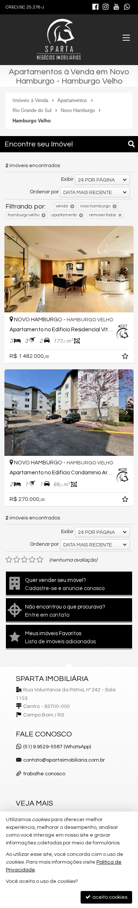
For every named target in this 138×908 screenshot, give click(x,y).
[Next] (124, 269)
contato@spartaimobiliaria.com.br (64, 760)
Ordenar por (44, 191)
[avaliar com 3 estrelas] (24, 559)
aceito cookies (109, 897)
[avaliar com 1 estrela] (9, 559)
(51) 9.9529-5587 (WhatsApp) (57, 746)
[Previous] (14, 269)
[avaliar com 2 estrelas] (16, 559)
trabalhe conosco (44, 773)
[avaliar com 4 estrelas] (32, 559)
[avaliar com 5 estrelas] (39, 559)
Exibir (67, 179)
